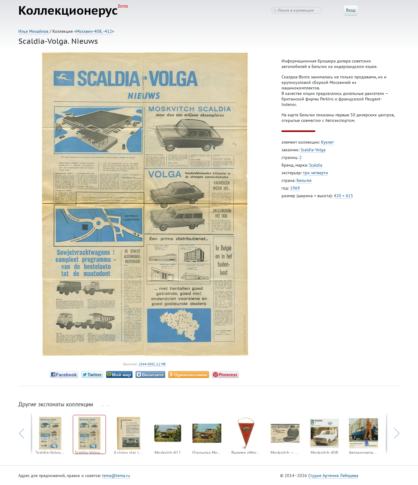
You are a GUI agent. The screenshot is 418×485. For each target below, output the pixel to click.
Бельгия (304, 180)
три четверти (315, 172)
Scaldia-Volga (313, 149)
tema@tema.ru (116, 475)
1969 (295, 188)
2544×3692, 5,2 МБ (152, 364)
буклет (327, 142)
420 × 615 (343, 195)
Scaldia (315, 165)
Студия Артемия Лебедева (333, 475)
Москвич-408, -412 (94, 31)
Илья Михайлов (33, 31)
